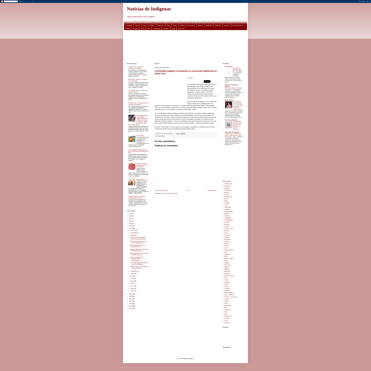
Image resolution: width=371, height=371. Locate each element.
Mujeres (200, 25)
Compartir (190, 78)
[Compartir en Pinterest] (184, 134)
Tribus (142, 28)
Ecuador (226, 226)
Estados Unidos (228, 228)
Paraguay (227, 282)
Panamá (226, 280)
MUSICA (152, 25)
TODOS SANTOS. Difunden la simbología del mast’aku (137, 197)
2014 (130, 298)
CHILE (226, 205)
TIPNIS (127, 28)
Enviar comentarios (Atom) (170, 193)
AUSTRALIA (227, 190)
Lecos (144, 25)
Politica (226, 286)
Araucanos (140, 22)
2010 (130, 308)
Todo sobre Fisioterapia (232, 132)
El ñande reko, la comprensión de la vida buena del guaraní (138, 103)
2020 (130, 221)
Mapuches (160, 25)
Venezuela (227, 310)
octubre (132, 235)
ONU (225, 278)
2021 (130, 218)
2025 (130, 213)
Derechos (209, 22)
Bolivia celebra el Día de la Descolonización (137, 246)
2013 (130, 301)
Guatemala (128, 25)
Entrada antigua (212, 190)
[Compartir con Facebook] (182, 134)
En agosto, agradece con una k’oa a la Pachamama (142, 165)
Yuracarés (181, 28)
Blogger (191, 358)
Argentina (227, 188)
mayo (132, 281)
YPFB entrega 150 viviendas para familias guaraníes (139, 267)
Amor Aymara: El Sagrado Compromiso (142, 180)
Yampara (166, 28)
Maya (168, 25)
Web (225, 314)
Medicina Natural (229, 258)
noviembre (133, 233)
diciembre (133, 230)
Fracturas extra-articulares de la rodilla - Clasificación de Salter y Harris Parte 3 (233, 135)
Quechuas (227, 25)
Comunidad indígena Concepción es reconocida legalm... (139, 263)
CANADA (227, 203)
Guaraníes (232, 22)
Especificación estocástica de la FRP (237, 69)
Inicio (187, 190)
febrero (132, 288)
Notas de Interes (229, 275)
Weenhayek (156, 28)
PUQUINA (218, 25)
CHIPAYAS (175, 22)
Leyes (226, 252)
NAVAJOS (209, 25)
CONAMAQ (227, 218)
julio (131, 276)
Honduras (227, 241)
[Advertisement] (185, 46)
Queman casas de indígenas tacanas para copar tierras (138, 238)
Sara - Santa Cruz (229, 295)
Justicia (226, 245)
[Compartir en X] (180, 134)
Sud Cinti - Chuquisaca (230, 297)
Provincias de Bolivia (231, 120)
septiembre (133, 271)
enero (132, 290)
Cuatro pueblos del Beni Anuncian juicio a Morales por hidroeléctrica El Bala (138, 151)
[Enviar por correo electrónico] (177, 134)
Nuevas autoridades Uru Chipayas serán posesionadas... (136, 258)
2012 (130, 303)
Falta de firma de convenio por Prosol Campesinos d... (138, 242)
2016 (130, 294)
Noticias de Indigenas (149, 9)
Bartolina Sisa (228, 196)
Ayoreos (157, 22)
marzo (132, 286)
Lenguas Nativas (229, 250)
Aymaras (149, 22)
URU (148, 28)
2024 (130, 216)
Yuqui (173, 28)
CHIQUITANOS (186, 22)
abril (131, 283)
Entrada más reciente (161, 190)
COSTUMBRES (198, 22)
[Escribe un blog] (179, 134)
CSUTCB (226, 222)
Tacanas (135, 28)
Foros (224, 22)
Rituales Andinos (238, 25)
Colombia (227, 216)
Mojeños (183, 25)
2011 (130, 306)
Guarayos (242, 22)
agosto (132, 273)
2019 (130, 223)
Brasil (226, 201)
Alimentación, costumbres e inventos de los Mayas (136, 67)
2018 (130, 226)
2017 (130, 228)
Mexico (175, 25)
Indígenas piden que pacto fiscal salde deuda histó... (139, 250)
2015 (130, 296)
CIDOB (226, 213)
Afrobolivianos (129, 22)
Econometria (228, 66)
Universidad (227, 305)
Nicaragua (227, 273)
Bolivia (163, 136)
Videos (226, 312)
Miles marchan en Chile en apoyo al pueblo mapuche (139, 254)
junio (131, 278)
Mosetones (191, 25)
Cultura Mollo (140, 135)
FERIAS (217, 22)
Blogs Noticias (229, 100)
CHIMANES (166, 22)
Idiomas (137, 25)
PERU (226, 284)
